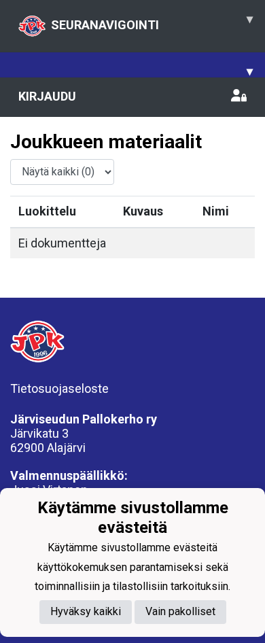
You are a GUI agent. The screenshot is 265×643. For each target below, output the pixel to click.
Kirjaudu (47, 96)
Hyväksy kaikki (85, 611)
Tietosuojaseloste (59, 388)
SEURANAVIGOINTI (152, 22)
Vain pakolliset (180, 611)
